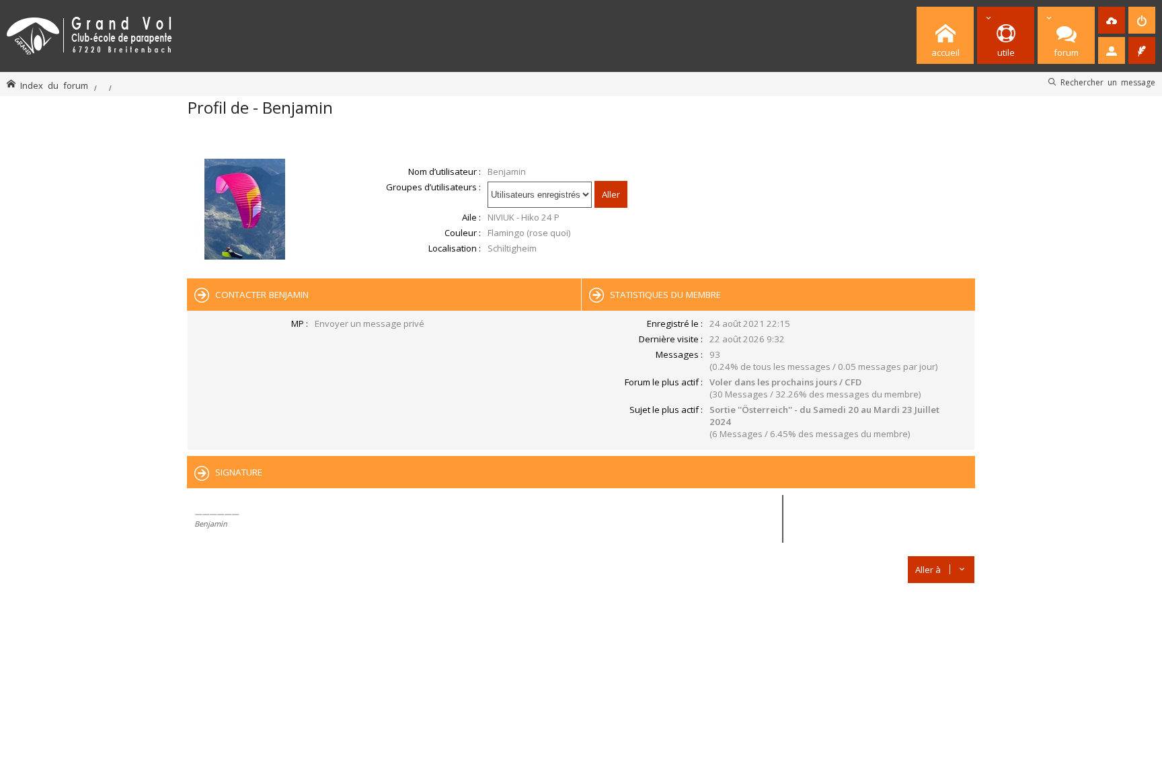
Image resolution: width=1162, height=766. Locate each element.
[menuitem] (1111, 20)
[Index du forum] (89, 33)
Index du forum (54, 85)
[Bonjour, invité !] (1111, 50)
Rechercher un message (1107, 82)
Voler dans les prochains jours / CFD (785, 382)
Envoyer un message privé (369, 323)
